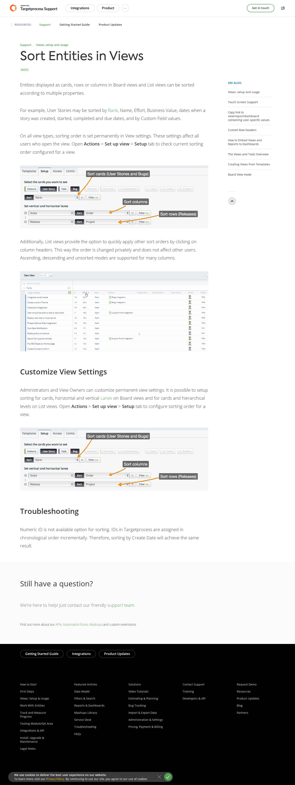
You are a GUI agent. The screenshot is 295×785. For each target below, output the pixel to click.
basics (24, 69)
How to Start (28, 684)
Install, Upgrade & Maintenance (32, 739)
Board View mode (239, 174)
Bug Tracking (137, 705)
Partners (242, 713)
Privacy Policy (55, 779)
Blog (240, 705)
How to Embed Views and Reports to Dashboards (245, 142)
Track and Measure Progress (33, 714)
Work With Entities (32, 705)
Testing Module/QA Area (36, 723)
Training (188, 691)
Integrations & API (32, 730)
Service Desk (82, 720)
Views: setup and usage (52, 45)
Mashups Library (85, 713)
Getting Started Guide (75, 24)
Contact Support (193, 684)
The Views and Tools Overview (248, 154)
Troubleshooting (85, 727)
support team (120, 605)
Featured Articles (85, 684)
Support (45, 24)
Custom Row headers (242, 130)
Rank (113, 110)
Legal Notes (28, 748)
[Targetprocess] (33, 8)
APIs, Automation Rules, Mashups (79, 624)
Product (108, 8)
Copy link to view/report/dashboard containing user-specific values (249, 116)
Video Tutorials (138, 691)
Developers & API (194, 698)
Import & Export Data (142, 713)
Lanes (106, 398)
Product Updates (110, 24)
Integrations (80, 8)
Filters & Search (84, 698)
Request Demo (246, 684)
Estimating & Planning (143, 698)
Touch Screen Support (243, 102)
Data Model (82, 691)
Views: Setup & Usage (34, 698)
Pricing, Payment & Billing (145, 727)
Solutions (134, 684)
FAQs (77, 734)
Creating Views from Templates (249, 164)
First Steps (27, 691)
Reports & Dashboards (89, 705)
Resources (244, 691)
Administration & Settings (145, 720)
